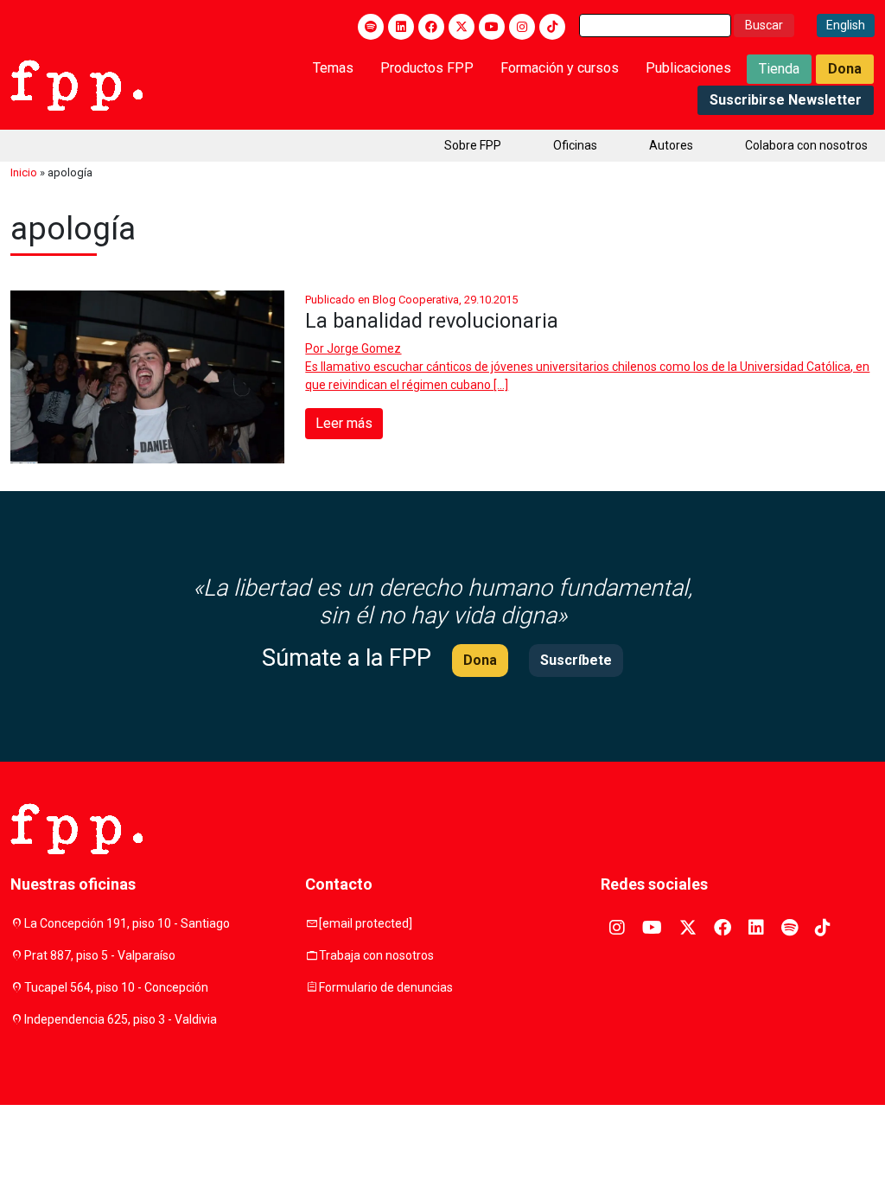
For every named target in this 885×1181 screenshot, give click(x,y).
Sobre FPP (472, 145)
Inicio (23, 172)
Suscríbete (576, 660)
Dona (845, 69)
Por (353, 348)
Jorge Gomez (364, 348)
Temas (333, 68)
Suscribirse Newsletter (786, 100)
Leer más (343, 423)
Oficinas (575, 145)
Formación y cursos (559, 68)
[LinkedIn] (401, 27)
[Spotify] (371, 27)
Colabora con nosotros (806, 145)
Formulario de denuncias (386, 987)
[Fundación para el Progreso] (76, 84)
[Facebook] (431, 27)
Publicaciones (688, 68)
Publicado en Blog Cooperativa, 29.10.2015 (411, 299)
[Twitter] (461, 27)
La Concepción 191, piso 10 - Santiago (127, 923)
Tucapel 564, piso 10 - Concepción (116, 987)
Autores (671, 145)
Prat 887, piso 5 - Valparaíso (99, 955)
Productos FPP (427, 68)
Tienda (779, 69)
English (845, 25)
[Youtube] (492, 27)
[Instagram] (522, 27)
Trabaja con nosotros (376, 955)
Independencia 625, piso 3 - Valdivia (120, 1019)
